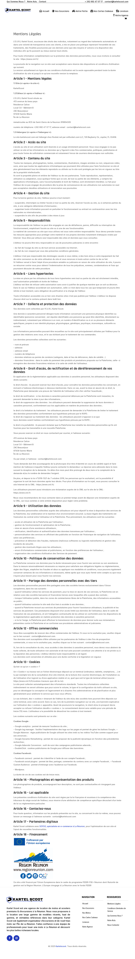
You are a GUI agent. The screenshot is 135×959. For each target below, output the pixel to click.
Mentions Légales (114, 904)
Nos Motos (86, 913)
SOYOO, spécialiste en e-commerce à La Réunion (62, 826)
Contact (42, 1)
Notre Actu (32, 1)
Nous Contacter (113, 925)
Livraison (124, 11)
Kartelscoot (61, 946)
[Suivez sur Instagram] (16, 938)
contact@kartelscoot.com (116, 1)
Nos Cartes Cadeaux (103, 11)
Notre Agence (121, 15)
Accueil (46, 11)
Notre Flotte (82, 11)
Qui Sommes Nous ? (16, 1)
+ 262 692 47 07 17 (94, 1)
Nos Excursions (62, 11)
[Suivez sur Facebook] (10, 938)
